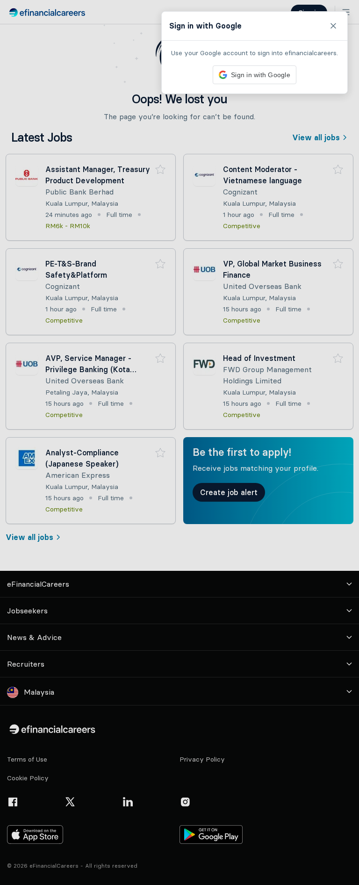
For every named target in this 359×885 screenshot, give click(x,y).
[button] (179, 442)
